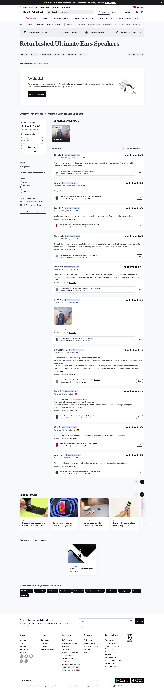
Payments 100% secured (71, 665)
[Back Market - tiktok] (26, 656)
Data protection (110, 657)
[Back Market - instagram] (21, 656)
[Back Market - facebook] (21, 661)
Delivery (44, 646)
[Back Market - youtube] (31, 656)
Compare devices (90, 643)
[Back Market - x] (26, 661)
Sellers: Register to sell (70, 658)
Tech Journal (88, 640)
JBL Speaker (82, 24)
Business (128, 12)
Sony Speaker (71, 24)
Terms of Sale (110, 643)
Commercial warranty (70, 643)
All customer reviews (91, 646)
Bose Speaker (127, 24)
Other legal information (113, 660)
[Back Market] (31, 12)
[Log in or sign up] (137, 12)
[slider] (21, 172)
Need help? (117, 12)
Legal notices (110, 663)
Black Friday (88, 653)
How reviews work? (30, 152)
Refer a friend (67, 640)
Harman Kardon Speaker (142, 24)
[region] (98, 134)
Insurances (66, 646)
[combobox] (24, 54)
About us (23, 640)
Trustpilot (23, 653)
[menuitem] (56, 18)
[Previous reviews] (136, 482)
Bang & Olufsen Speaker (111, 24)
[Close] (161, 2)
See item (91, 171)
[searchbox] (72, 12)
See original (72, 219)
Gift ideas (87, 649)
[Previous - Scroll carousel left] (136, 494)
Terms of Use (110, 640)
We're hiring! (24, 649)
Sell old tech (66, 649)
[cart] (142, 12)
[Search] (49, 12)
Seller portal (66, 661)
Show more (58, 371)
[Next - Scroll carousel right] (142, 494)
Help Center (45, 643)
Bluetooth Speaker (94, 24)
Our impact (24, 646)
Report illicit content (112, 666)
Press (21, 643)
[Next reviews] (142, 482)
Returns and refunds (48, 649)
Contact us (45, 640)
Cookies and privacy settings (112, 653)
